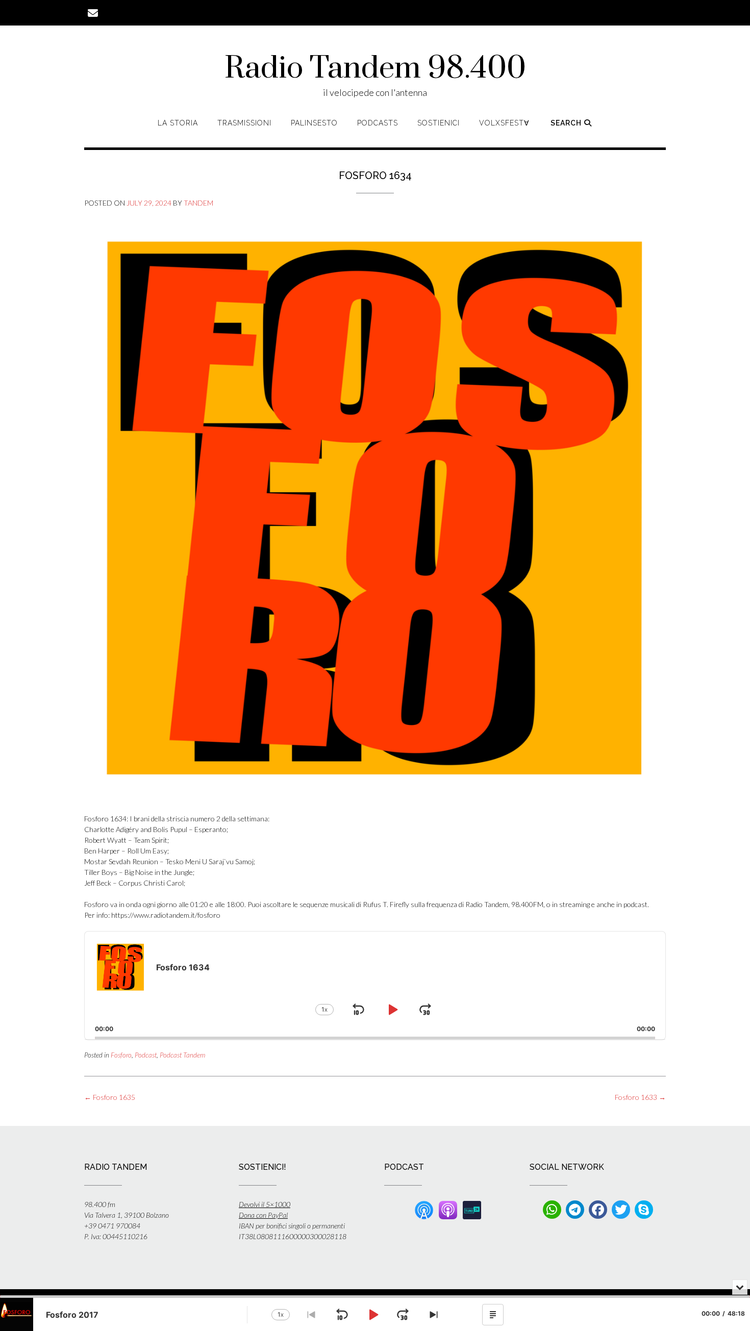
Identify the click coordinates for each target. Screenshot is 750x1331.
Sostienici (438, 123)
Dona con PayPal (263, 1215)
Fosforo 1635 (109, 1097)
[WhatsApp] (552, 1209)
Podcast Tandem (182, 1055)
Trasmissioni (244, 123)
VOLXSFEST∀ (504, 123)
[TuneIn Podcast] (472, 1208)
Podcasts (377, 123)
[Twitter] (621, 1209)
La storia (178, 123)
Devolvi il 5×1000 (264, 1204)
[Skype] (644, 1209)
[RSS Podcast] (424, 1208)
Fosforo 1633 (640, 1097)
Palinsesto (314, 123)
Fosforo (121, 1055)
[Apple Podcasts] (448, 1208)
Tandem (198, 202)
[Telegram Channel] (575, 1209)
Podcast (146, 1055)
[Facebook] (598, 1209)
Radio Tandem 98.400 (375, 69)
